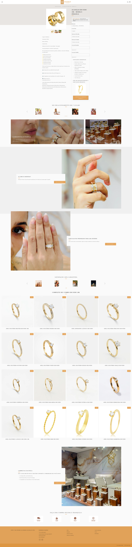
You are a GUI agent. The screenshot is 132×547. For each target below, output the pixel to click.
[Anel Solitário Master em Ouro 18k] (17, 311)
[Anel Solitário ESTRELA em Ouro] (82, 385)
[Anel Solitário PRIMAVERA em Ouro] (114, 385)
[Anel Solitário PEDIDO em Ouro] (50, 311)
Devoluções (97, 533)
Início (68, 530)
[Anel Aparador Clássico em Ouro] (82, 311)
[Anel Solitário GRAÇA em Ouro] (114, 348)
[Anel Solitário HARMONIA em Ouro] (114, 422)
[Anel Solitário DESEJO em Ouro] (82, 348)
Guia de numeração (98, 530)
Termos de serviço (70, 533)
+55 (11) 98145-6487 (42, 532)
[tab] (52, 31)
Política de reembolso (70, 535)
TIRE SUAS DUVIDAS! (59, 182)
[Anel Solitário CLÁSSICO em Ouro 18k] (17, 422)
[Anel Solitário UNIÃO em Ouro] (50, 348)
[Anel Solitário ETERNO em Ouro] (82, 422)
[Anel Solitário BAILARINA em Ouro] (50, 385)
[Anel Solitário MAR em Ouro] (50, 422)
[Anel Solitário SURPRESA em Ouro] (17, 385)
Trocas (96, 531)
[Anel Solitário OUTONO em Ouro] (17, 348)
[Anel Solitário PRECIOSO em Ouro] (114, 311)
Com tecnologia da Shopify (120, 545)
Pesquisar (68, 531)
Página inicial (58, 6)
